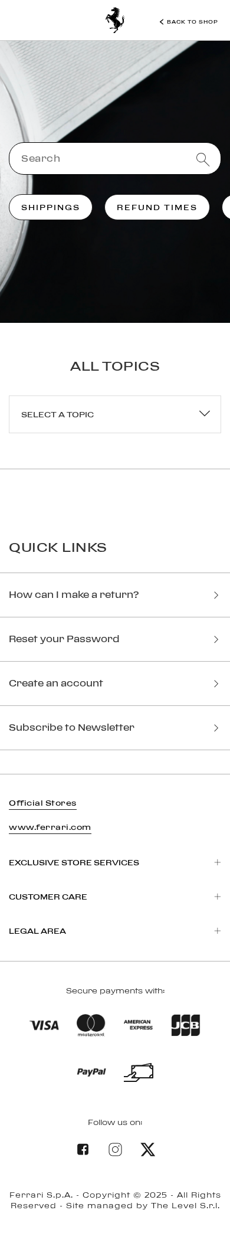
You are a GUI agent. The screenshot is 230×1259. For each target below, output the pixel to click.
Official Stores (43, 803)
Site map (115, 1230)
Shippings (50, 207)
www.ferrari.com (50, 827)
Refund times (157, 207)
